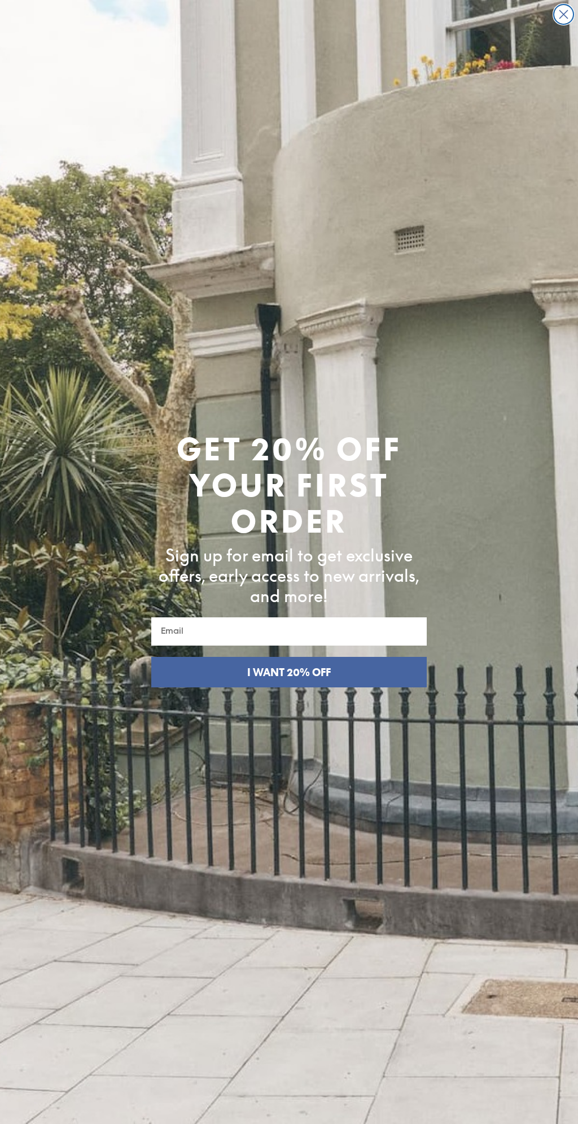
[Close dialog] (563, 14)
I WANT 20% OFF (289, 672)
